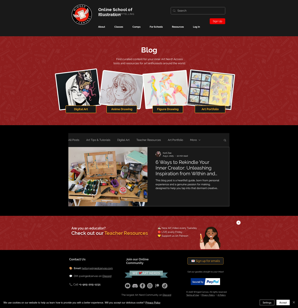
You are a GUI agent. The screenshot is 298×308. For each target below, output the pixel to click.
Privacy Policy (152, 302)
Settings (267, 302)
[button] (238, 222)
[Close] (294, 302)
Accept (283, 302)
